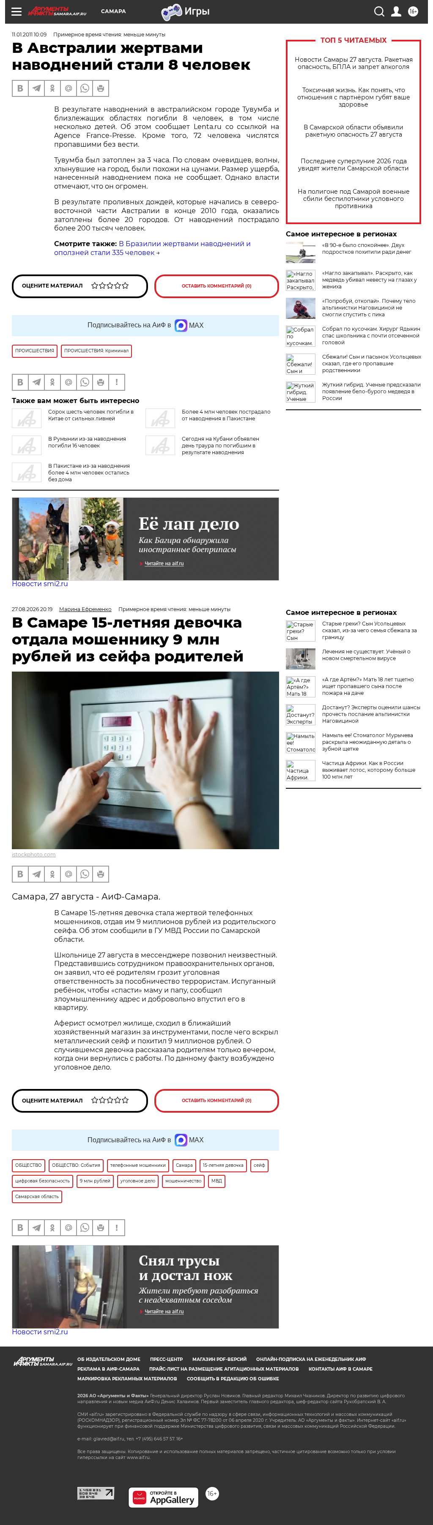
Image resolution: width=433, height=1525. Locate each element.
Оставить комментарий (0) (217, 286)
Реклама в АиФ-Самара (108, 1369)
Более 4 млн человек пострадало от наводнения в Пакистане (226, 415)
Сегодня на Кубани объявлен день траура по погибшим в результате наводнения (220, 445)
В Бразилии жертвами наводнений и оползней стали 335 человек (152, 248)
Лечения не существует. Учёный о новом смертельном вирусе (366, 654)
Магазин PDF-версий (219, 1359)
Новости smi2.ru (40, 584)
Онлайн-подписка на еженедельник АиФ (311, 1359)
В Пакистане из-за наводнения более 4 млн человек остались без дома (89, 473)
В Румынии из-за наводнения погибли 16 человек (87, 442)
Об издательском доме (108, 1359)
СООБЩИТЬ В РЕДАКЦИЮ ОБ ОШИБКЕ (233, 1379)
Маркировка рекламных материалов (127, 1379)
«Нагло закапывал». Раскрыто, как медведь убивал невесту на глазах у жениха (369, 280)
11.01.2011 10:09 (29, 34)
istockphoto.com (34, 854)
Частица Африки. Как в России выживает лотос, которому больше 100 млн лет (368, 770)
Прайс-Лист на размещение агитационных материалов (224, 1369)
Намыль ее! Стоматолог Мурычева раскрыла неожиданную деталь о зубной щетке (367, 742)
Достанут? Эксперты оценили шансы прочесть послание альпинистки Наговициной (371, 714)
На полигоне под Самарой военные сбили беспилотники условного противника (354, 199)
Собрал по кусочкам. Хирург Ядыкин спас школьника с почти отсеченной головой (371, 336)
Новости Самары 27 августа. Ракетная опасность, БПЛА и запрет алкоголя (354, 63)
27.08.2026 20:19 (32, 609)
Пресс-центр (166, 1359)
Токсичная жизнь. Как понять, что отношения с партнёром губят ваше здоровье (353, 97)
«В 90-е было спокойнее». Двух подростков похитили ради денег (366, 248)
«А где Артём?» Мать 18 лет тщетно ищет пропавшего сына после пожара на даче (368, 686)
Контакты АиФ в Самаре (341, 1369)
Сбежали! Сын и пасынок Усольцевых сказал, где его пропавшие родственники (371, 363)
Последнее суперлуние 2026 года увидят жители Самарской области (353, 165)
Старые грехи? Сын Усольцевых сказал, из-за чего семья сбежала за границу (369, 630)
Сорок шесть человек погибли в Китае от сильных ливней (91, 415)
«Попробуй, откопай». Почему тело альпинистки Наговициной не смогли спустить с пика (369, 308)
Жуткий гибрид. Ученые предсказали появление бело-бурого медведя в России (371, 391)
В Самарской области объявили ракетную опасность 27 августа (353, 131)
